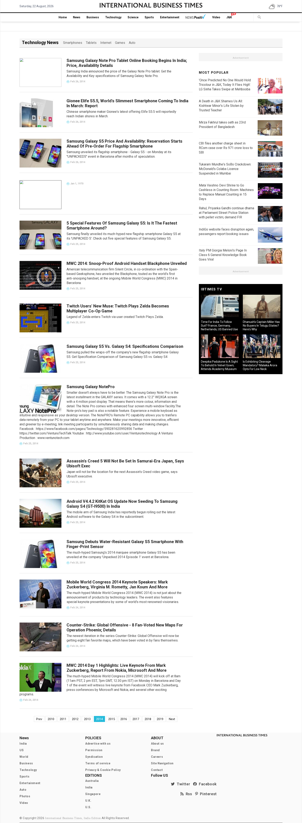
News (76, 17)
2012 (75, 719)
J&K (229, 17)
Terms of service (98, 763)
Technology (113, 17)
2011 (63, 719)
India (23, 743)
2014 (99, 719)
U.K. (88, 800)
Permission (94, 750)
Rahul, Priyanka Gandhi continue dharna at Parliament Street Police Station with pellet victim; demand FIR (226, 212)
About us (157, 743)
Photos (25, 796)
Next (172, 719)
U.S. (88, 807)
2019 (160, 719)
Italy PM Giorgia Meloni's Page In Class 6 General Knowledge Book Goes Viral (223, 254)
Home (63, 17)
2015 (111, 719)
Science (133, 17)
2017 (136, 719)
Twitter (182, 784)
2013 (87, 719)
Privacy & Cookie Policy (103, 770)
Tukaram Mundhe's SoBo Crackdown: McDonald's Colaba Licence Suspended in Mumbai (225, 168)
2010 (51, 719)
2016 (123, 719)
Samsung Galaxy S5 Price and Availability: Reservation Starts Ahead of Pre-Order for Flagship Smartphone (124, 144)
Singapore (92, 794)
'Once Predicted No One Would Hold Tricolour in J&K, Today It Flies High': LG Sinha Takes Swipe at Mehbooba (225, 84)
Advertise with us (98, 743)
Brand (155, 750)
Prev (39, 719)
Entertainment (169, 17)
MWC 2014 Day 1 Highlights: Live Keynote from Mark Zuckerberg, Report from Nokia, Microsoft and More (116, 668)
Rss (188, 794)
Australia (92, 780)
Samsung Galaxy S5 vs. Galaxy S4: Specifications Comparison (125, 346)
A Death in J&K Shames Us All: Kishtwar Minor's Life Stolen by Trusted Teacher (221, 105)
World (24, 756)
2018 (148, 719)
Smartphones (72, 43)
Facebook (207, 784)
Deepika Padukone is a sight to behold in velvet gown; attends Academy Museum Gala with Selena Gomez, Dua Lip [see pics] (219, 369)
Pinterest (207, 794)
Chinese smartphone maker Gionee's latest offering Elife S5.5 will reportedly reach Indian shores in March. (121, 114)
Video (216, 17)
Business (92, 17)
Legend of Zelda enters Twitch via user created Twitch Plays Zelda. (115, 317)
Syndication (94, 756)
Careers (157, 756)
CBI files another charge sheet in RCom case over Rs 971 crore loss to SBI (226, 147)
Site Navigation (162, 763)
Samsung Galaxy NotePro (91, 386)
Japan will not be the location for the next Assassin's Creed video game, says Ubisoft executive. (122, 474)
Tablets (91, 43)
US (22, 750)
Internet (105, 43)
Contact (157, 770)
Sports (149, 17)
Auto (132, 43)
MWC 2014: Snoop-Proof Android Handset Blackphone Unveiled (127, 263)
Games (120, 43)
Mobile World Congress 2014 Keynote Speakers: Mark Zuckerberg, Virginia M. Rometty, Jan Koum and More (117, 584)
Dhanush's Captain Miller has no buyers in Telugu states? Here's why (261, 325)
